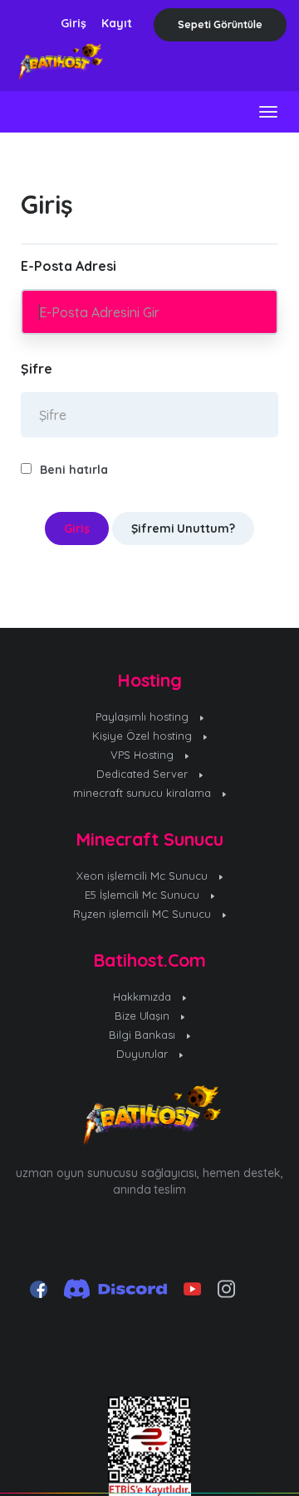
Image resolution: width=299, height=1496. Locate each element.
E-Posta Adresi (68, 266)
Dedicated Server (143, 773)
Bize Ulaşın (144, 1015)
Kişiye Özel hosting (143, 735)
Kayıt (116, 23)
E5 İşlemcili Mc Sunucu (144, 894)
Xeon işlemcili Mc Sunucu (143, 875)
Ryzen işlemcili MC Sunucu (143, 913)
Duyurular (144, 1053)
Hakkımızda (144, 996)
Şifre (36, 368)
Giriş (73, 23)
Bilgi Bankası (144, 1034)
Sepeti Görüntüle (220, 24)
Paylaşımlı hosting (144, 716)
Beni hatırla (74, 469)
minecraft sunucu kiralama (144, 792)
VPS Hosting (143, 754)
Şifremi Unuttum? (183, 528)
